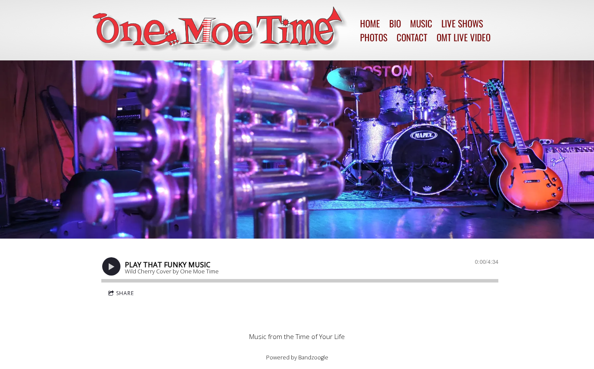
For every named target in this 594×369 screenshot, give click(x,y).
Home (370, 23)
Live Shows (462, 23)
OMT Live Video (464, 37)
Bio (395, 23)
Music (421, 23)
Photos (373, 37)
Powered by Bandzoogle (297, 357)
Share (125, 293)
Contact (412, 37)
